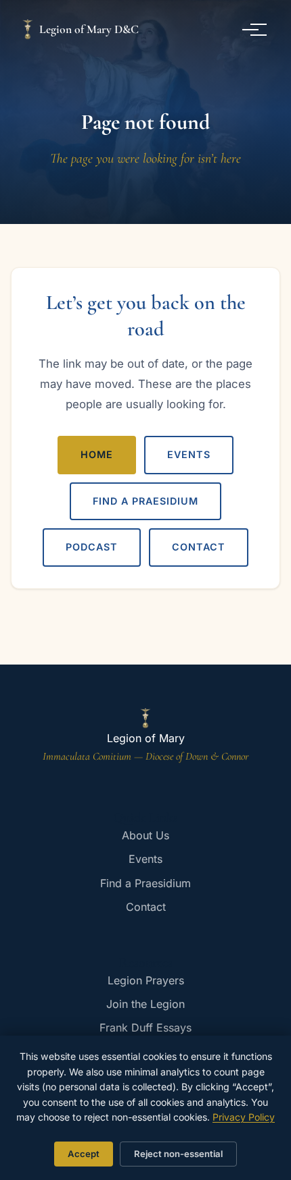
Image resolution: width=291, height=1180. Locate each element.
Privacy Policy (243, 1117)
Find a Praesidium (145, 501)
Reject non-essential (178, 1153)
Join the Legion (145, 1004)
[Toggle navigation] (255, 29)
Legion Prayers (146, 980)
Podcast (92, 547)
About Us (145, 835)
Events (188, 454)
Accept (83, 1153)
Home (97, 454)
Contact (198, 547)
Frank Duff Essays (145, 1027)
